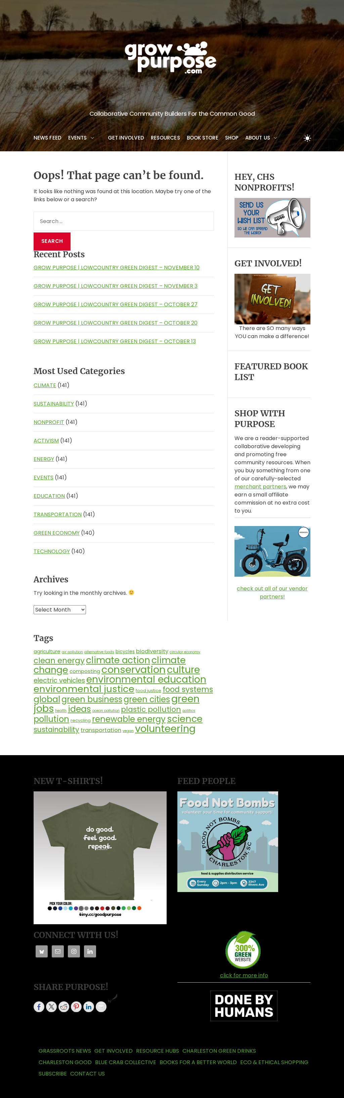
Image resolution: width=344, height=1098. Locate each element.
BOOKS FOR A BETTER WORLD (198, 1062)
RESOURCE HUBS (157, 1051)
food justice (148, 690)
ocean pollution (106, 710)
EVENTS (77, 137)
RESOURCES (165, 137)
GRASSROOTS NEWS (65, 1051)
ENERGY (44, 459)
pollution (51, 719)
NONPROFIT (49, 422)
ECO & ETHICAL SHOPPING (274, 1062)
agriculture (47, 651)
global (47, 699)
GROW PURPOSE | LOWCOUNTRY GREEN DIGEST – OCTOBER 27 (116, 304)
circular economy (185, 652)
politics (188, 710)
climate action (118, 660)
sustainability (56, 729)
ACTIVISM (46, 441)
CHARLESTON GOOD (65, 1062)
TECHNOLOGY (52, 551)
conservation (133, 669)
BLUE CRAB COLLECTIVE (125, 1062)
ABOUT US (257, 137)
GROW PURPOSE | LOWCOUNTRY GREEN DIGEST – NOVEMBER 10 (117, 267)
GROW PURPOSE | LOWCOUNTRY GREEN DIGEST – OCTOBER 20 (116, 323)
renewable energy (129, 719)
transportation (101, 730)
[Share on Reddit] (63, 1006)
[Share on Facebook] (39, 1006)
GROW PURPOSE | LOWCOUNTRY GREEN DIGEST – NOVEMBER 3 (116, 286)
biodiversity (152, 651)
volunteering (165, 728)
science (185, 718)
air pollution (72, 652)
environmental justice (84, 688)
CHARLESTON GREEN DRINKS (219, 1051)
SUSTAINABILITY (54, 404)
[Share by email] (101, 1006)
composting (85, 671)
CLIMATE (45, 385)
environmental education (146, 679)
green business (91, 699)
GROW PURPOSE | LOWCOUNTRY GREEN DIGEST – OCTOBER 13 (115, 341)
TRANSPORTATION (58, 514)
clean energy (59, 660)
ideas (79, 709)
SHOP (232, 137)
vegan (128, 730)
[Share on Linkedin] (88, 1006)
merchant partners (260, 486)
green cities (147, 699)
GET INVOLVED (126, 137)
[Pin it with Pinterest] (76, 1006)
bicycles (125, 651)
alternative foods (99, 652)
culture (183, 669)
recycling (81, 720)
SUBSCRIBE (53, 1074)
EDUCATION (49, 496)
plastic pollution (151, 709)
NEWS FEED (47, 137)
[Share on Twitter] (51, 1006)
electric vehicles (59, 680)
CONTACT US (87, 1074)
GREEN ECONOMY (57, 533)
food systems (188, 689)
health (61, 710)
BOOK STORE (202, 137)
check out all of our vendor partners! (272, 592)
